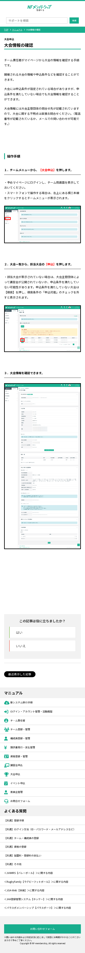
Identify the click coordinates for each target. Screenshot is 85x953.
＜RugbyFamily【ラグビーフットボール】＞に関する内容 (36, 881)
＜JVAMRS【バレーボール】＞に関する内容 (28, 873)
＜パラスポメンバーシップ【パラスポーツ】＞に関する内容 (37, 907)
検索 (74, 20)
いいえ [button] (21, 645)
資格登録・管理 (19, 756)
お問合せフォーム (20, 801)
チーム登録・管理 (20, 729)
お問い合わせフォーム (42, 928)
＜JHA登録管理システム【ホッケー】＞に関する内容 (33, 899)
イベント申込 (17, 783)
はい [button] (19, 632)
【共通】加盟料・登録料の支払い (22, 855)
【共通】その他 (12, 864)
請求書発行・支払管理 (22, 747)
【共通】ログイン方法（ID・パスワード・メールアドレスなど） (40, 829)
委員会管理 (16, 792)
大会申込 (15, 774)
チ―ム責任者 (17, 720)
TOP (6, 29)
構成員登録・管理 (20, 738)
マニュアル (17, 29)
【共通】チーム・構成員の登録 (21, 838)
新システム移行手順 (21, 702)
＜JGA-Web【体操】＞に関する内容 (24, 890)
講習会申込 (16, 765)
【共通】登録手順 (14, 820)
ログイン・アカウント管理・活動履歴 (31, 711)
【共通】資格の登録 (15, 846)
